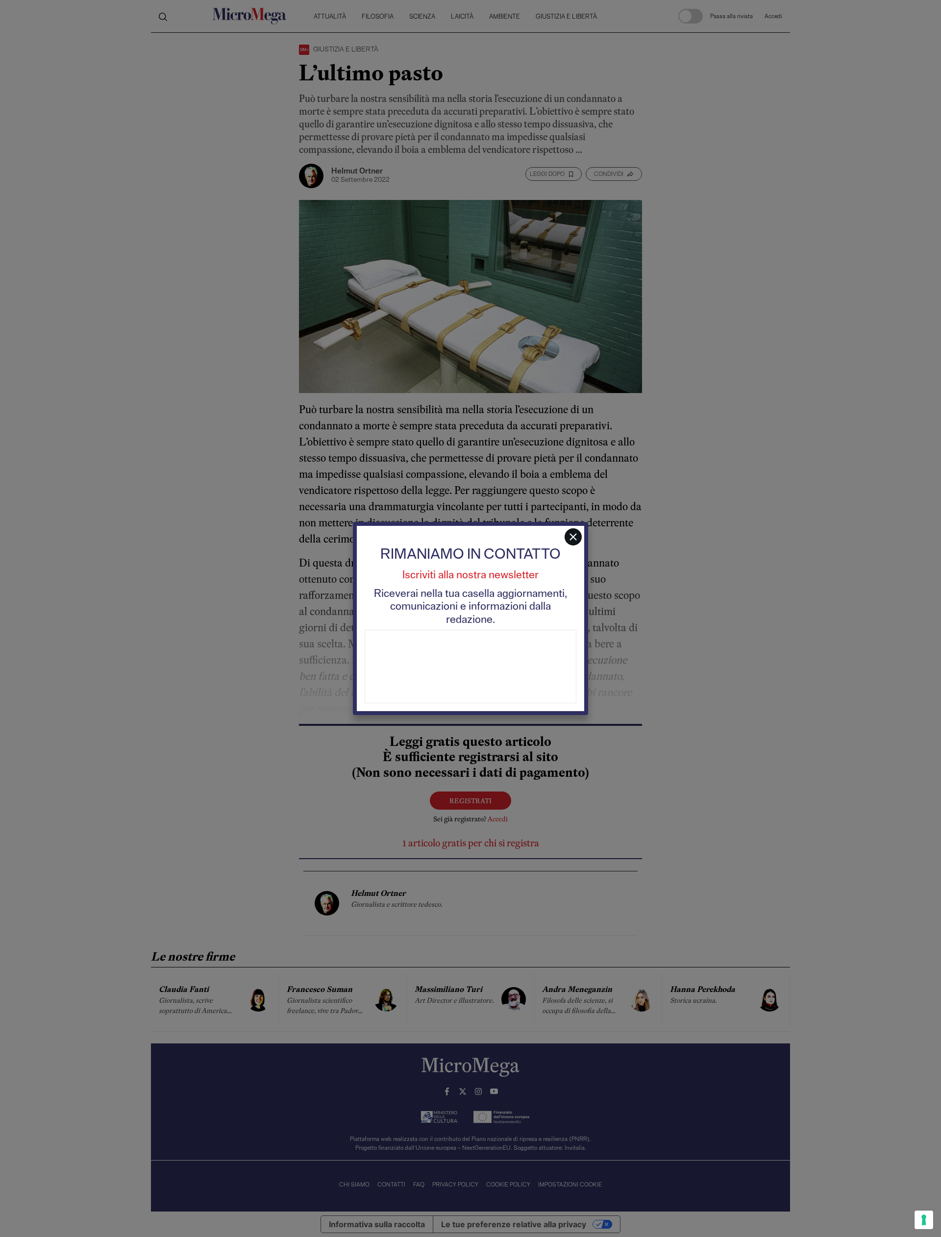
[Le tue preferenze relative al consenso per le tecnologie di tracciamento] (924, 1220)
